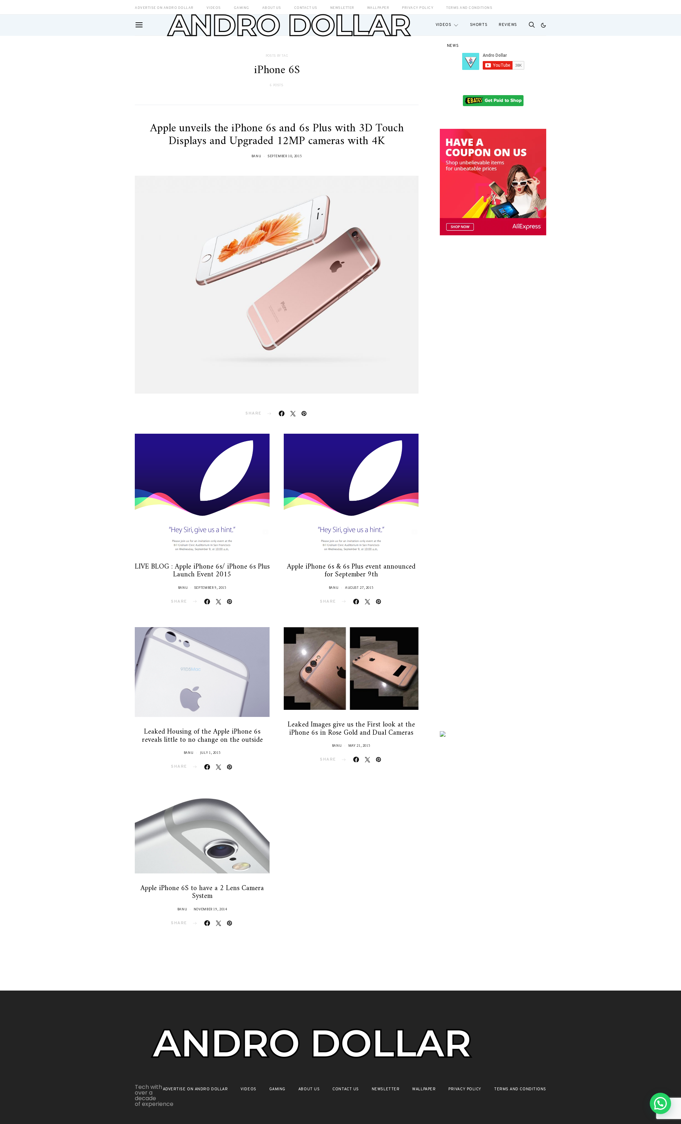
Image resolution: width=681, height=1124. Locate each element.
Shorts (478, 24)
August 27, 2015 (359, 587)
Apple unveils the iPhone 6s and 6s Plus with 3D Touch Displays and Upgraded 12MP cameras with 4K (277, 135)
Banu (256, 156)
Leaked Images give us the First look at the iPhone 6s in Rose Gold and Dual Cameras (351, 729)
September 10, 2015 (285, 156)
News (453, 45)
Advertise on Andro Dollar (195, 1089)
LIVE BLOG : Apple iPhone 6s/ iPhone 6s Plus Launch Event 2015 (202, 571)
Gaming (277, 1089)
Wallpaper (424, 1089)
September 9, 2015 (210, 587)
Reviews (508, 24)
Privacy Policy (464, 1089)
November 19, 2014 (210, 909)
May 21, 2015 (359, 745)
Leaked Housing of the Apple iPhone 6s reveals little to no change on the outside (202, 736)
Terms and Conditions (469, 8)
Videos (443, 24)
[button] (543, 25)
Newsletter (386, 1089)
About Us (309, 1089)
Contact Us (345, 1089)
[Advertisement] (493, 364)
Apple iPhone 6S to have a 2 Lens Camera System (202, 892)
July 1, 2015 (210, 752)
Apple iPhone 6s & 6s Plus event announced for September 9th (351, 571)
